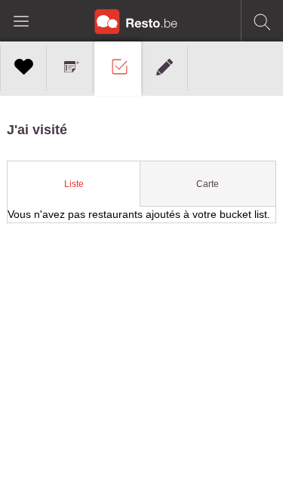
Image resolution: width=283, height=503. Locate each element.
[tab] (74, 184)
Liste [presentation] (74, 184)
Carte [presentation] (207, 184)
